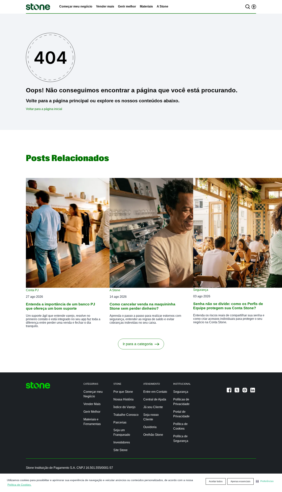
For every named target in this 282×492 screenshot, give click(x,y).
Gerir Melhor (91, 411)
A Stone (162, 6)
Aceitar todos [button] (216, 481)
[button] (264, 481)
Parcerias (119, 422)
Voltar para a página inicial (44, 109)
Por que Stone (123, 391)
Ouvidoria (150, 427)
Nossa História (123, 399)
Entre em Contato (155, 391)
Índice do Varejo (124, 407)
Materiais (146, 6)
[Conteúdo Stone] (38, 6)
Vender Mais (92, 404)
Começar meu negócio (75, 6)
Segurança (200, 289)
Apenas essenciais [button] (240, 481)
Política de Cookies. (19, 484)
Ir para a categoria (138, 344)
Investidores (121, 442)
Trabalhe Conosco (126, 414)
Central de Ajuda (154, 399)
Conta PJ (32, 290)
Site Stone (120, 450)
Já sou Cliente (153, 407)
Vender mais (105, 6)
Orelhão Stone (153, 434)
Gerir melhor (127, 6)
